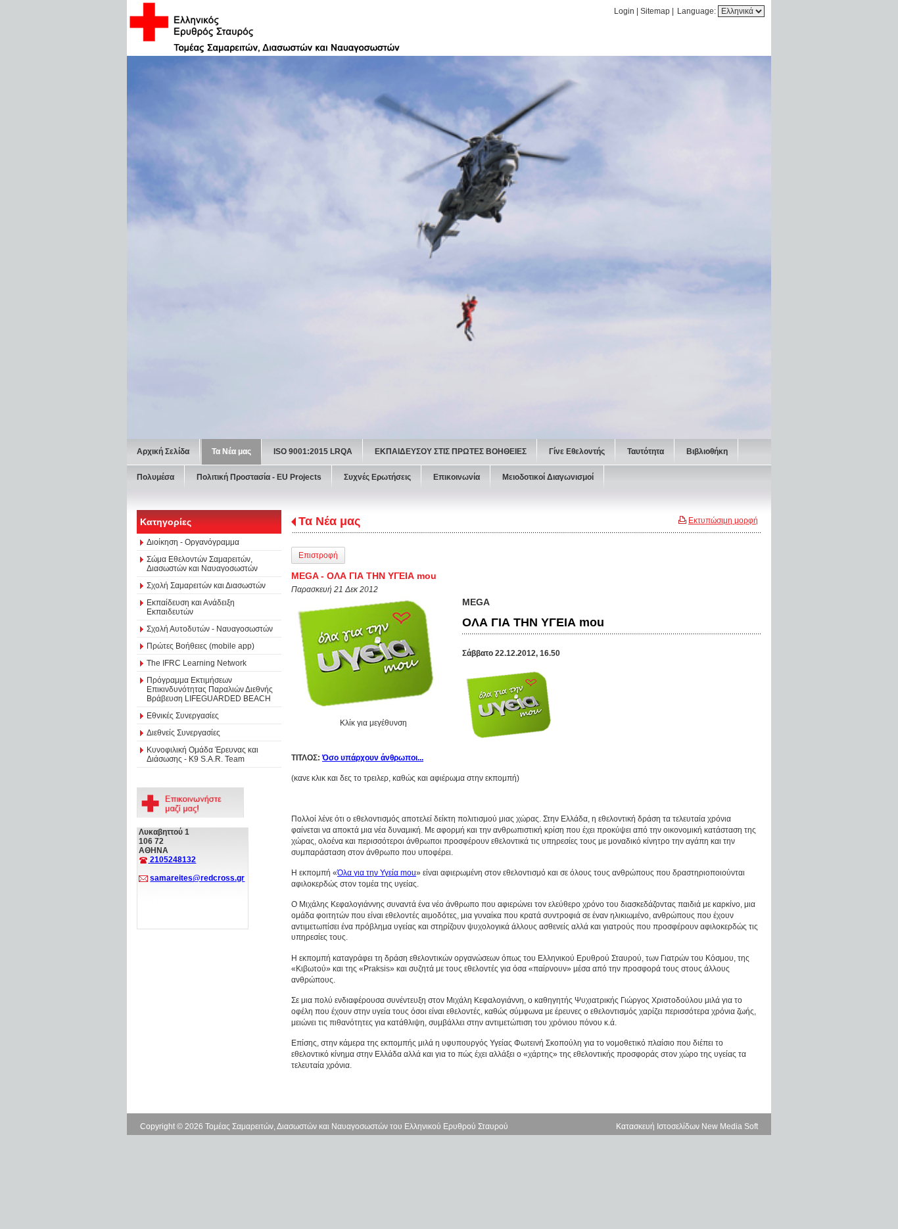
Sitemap (655, 11)
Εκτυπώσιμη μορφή (723, 520)
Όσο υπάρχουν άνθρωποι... (372, 757)
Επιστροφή (318, 555)
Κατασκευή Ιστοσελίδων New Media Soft (687, 1126)
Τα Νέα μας (329, 521)
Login (624, 11)
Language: (697, 11)
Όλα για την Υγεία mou (376, 872)
